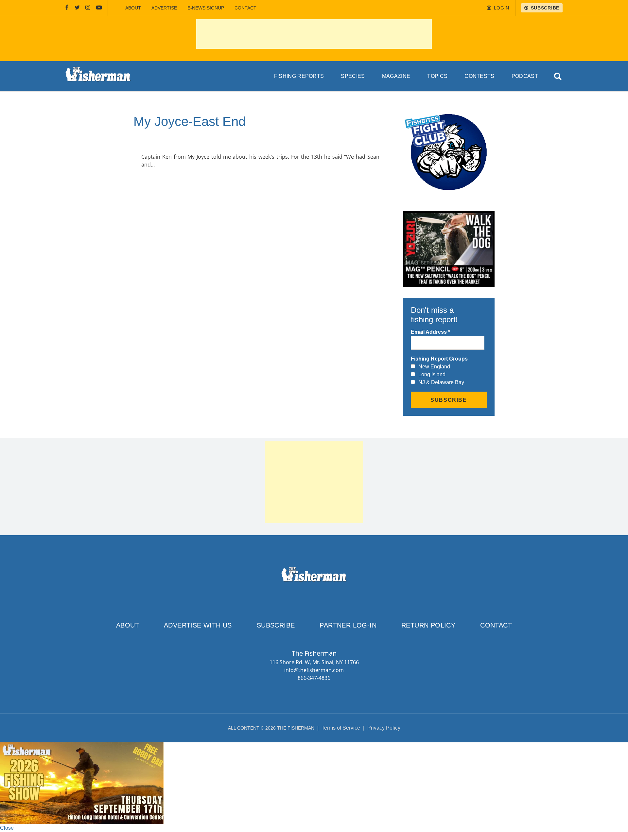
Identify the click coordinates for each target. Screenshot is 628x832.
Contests (479, 76)
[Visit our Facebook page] (67, 8)
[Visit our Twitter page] (77, 8)
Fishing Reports (299, 76)
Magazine (396, 76)
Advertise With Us (198, 625)
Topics (437, 76)
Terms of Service (341, 728)
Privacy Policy (383, 728)
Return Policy (428, 625)
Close (7, 828)
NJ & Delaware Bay (441, 382)
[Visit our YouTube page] (99, 8)
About (133, 7)
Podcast (525, 76)
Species (353, 76)
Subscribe (276, 625)
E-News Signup (205, 7)
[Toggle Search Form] (558, 76)
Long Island (431, 374)
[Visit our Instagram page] (87, 8)
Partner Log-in (348, 625)
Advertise (164, 7)
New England (434, 366)
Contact (245, 7)
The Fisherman (98, 76)
